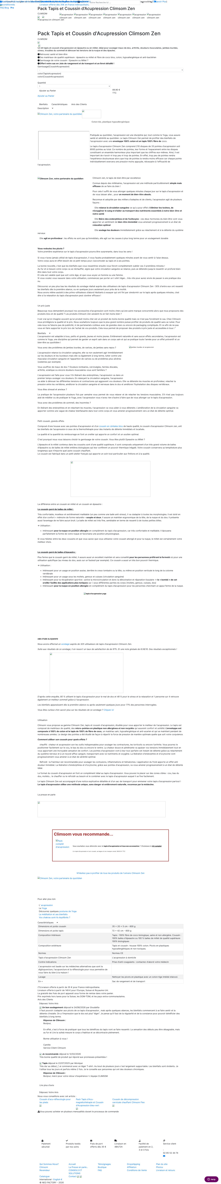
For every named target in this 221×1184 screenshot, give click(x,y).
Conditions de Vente (137, 1170)
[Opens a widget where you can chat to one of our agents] (211, 1179)
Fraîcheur (15, 1)
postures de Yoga (67, 911)
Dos (52, 1)
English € (57, 1179)
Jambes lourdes (62, 1)
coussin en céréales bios (111, 426)
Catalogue (44, 1176)
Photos (159, 1167)
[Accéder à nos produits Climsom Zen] (60, 113)
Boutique (6, 1)
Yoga (44, 908)
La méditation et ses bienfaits (53, 914)
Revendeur (45, 1170)
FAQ (2, 7)
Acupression (43, 1)
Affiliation (131, 1167)
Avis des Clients (79, 104)
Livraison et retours (165, 1170)
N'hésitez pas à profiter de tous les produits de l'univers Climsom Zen (110, 873)
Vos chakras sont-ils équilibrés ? (54, 917)
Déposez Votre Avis (48, 1003)
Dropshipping (133, 1164)
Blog (6, 7)
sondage (65, 644)
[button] (48, 19)
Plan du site (161, 1164)
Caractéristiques (59, 104)
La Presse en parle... (78, 1167)
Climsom (44, 1167)
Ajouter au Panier (47, 90)
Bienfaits (43, 104)
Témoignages (104, 1164)
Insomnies (75, 1)
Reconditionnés (7, 4)
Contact (72, 1176)
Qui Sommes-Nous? (49, 1164)
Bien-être (25, 1)
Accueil (72, 1164)
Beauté (33, 1)
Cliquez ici (109, 710)
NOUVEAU (85, 1)
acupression (46, 905)
